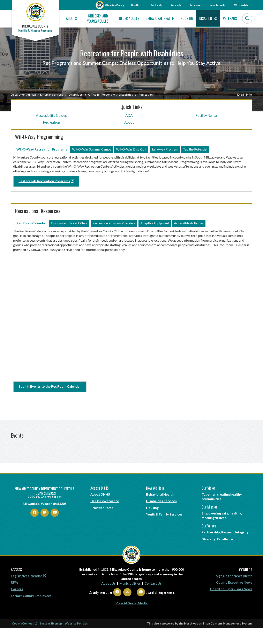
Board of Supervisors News (231, 589)
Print (249, 94)
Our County (156, 5)
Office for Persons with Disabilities (110, 94)
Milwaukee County (114, 5)
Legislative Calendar (26, 576)
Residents (176, 5)
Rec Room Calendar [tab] (31, 223)
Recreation (51, 122)
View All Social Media (131, 603)
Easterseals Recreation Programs (44, 181)
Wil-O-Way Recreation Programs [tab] (41, 149)
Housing (152, 508)
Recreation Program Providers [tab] (113, 223)
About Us (108, 583)
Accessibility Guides (51, 115)
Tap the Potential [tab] (195, 149)
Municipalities (130, 583)
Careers (17, 589)
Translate (243, 5)
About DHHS (100, 494)
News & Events (217, 5)
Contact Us (153, 583)
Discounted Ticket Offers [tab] (69, 223)
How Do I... (136, 5)
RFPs (14, 582)
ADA (129, 115)
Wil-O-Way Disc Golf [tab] (131, 149)
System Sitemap (51, 623)
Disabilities (76, 94)
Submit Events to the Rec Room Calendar (50, 386)
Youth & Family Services (164, 514)
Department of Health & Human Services (37, 94)
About (129, 122)
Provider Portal (102, 508)
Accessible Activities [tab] (189, 223)
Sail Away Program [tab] (164, 149)
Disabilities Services (161, 501)
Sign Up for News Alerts (234, 576)
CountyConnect (23, 623)
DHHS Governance (104, 501)
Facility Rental (207, 115)
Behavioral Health (160, 494)
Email (240, 94)
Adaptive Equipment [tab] (154, 223)
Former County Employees (31, 596)
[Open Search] (247, 18)
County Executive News (234, 582)
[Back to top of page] (254, 618)
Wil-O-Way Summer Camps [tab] (91, 149)
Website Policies (76, 623)
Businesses (195, 5)
